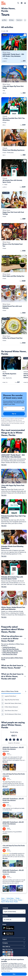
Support (4, 939)
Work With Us (6, 946)
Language (5, 908)
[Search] (18, 3)
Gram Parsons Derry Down (9, 654)
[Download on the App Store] (8, 933)
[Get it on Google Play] (8, 928)
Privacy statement (5, 425)
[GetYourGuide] (3, 3)
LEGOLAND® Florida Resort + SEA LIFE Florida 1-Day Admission (13, 748)
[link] (14, 48)
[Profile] (25, 3)
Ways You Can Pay (7, 949)
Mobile (4, 924)
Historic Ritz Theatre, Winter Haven (12, 651)
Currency (5, 916)
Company (5, 943)
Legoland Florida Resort (8, 647)
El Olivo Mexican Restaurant (10, 652)
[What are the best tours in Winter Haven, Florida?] (25, 666)
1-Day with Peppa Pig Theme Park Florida (14, 774)
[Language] (21, 3)
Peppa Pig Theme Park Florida (10, 649)
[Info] (7, 31)
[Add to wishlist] (25, 35)
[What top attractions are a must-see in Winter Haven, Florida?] (25, 638)
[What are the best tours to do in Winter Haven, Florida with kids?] (25, 676)
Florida (17, 898)
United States (10, 898)
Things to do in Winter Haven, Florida (11, 900)
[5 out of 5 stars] (14, 751)
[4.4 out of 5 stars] (14, 739)
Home (2, 898)
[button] (14, 48)
